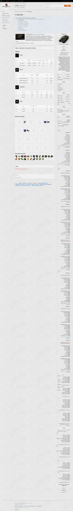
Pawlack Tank (63, 492)
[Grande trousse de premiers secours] (48, 156)
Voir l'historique (22, 7)
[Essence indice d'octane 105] (37, 156)
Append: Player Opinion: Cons (20, 184)
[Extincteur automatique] (16, 156)
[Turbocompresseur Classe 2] (45, 147)
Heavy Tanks (30, 183)
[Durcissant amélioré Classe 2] (42, 130)
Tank (17, 5)
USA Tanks (24, 183)
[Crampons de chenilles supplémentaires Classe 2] (19, 139)
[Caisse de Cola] (25, 156)
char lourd (35, 34)
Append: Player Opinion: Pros (43, 183)
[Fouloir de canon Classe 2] (36, 147)
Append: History (18, 185)
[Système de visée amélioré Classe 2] (34, 130)
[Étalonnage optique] (22, 156)
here (62, 201)
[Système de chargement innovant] (28, 130)
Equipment (67, 163)
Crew (60, 163)
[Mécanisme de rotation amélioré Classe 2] (36, 139)
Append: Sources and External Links (37, 185)
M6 (66, 492)
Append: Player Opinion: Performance (32, 184)
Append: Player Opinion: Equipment (45, 184)
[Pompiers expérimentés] (31, 156)
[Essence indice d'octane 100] (34, 156)
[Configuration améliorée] (19, 130)
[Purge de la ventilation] (45, 156)
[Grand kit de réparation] (51, 156)
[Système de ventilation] (25, 130)
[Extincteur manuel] (40, 156)
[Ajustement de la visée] (28, 156)
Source (18, 7)
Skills (65, 444)
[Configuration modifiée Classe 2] (28, 139)
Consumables (63, 163)
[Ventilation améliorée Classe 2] (19, 147)
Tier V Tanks (35, 183)
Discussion (22, 5)
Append (20, 183)
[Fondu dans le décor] (19, 156)
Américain (39, 34)
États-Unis (60, 44)
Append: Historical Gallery (26, 185)
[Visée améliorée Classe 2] (45, 139)
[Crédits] (51, 75)
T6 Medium (63, 488)
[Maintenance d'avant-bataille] (43, 156)
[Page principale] (6, 5)
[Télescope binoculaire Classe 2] (28, 147)
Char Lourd (64, 44)
